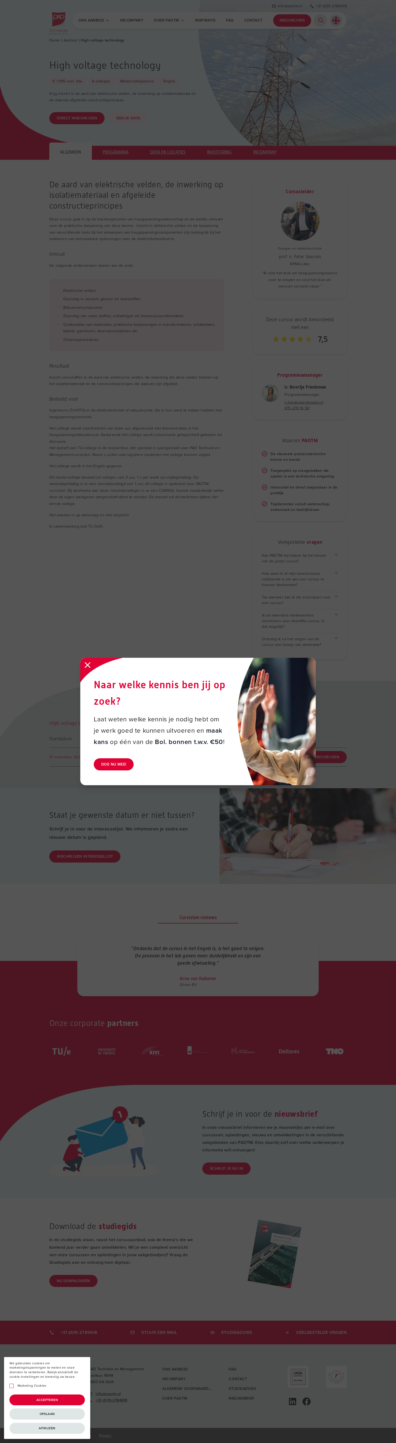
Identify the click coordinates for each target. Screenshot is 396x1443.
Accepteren (47, 1399)
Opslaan (47, 1413)
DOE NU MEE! (113, 764)
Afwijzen (47, 1428)
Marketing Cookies (32, 1385)
